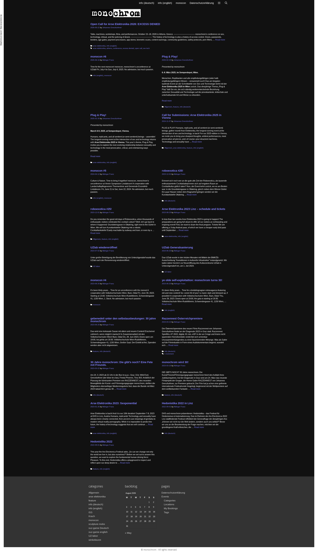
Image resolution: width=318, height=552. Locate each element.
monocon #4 (98, 280)
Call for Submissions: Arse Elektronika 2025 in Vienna (191, 116)
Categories (170, 500)
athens (109, 48)
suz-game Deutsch (99, 528)
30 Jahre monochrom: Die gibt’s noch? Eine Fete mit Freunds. (121, 363)
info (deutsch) (146, 3)
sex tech (146, 48)
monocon (181, 3)
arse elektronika (99, 46)
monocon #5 (98, 170)
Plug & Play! (170, 56)
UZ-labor (96, 266)
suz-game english (98, 532)
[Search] (226, 3)
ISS (90, 512)
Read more (220, 40)
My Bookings (171, 508)
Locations (169, 504)
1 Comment (169, 354)
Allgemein (168, 107)
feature (176, 107)
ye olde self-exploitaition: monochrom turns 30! (192, 280)
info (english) (165, 3)
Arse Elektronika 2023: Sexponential (113, 403)
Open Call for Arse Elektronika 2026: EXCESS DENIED (125, 24)
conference (117, 48)
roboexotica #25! (172, 170)
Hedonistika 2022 (101, 441)
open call (138, 48)
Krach (92, 516)
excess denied (128, 48)
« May (128, 533)
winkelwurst (95, 540)
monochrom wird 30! (175, 362)
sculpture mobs (97, 524)
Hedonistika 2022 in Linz (177, 403)
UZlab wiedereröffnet (103, 247)
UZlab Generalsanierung (177, 247)
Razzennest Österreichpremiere (182, 318)
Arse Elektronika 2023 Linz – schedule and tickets (193, 209)
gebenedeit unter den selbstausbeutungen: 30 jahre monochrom (123, 320)
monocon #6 (98, 56)
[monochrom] (116, 13)
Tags (166, 512)
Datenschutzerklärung (202, 3)
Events (165, 496)
